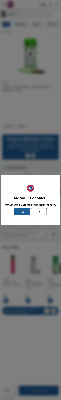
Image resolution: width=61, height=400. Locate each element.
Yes (22, 212)
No (38, 212)
